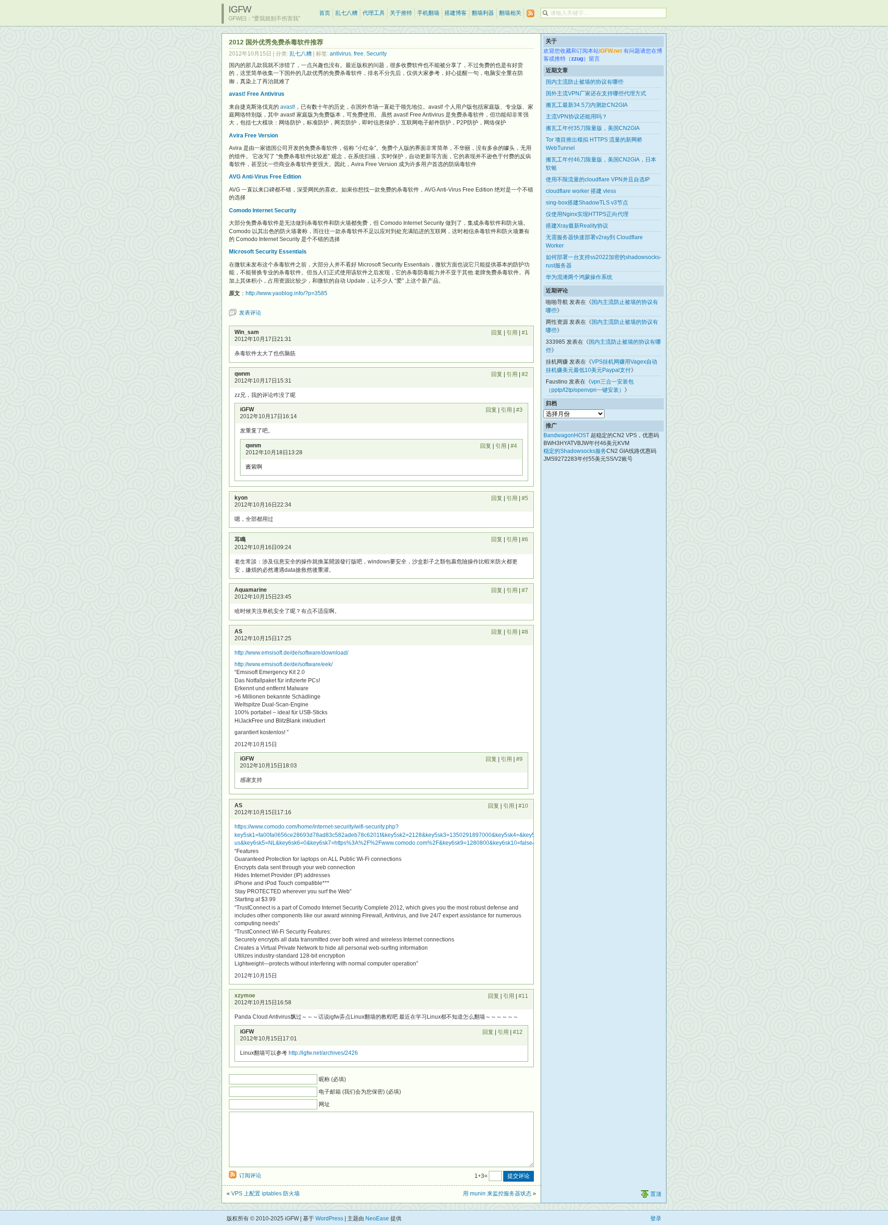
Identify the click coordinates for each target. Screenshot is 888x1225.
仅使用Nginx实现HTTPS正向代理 (587, 214)
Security (376, 53)
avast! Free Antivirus (256, 94)
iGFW (239, 9)
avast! (287, 107)
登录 (655, 1218)
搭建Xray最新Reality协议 (577, 226)
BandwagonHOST (566, 435)
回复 (496, 332)
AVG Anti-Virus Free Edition (265, 176)
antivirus (340, 53)
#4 (514, 446)
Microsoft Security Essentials (268, 251)
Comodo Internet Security (262, 210)
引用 (512, 332)
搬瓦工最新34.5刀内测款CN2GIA (587, 105)
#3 (519, 410)
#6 (525, 539)
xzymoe (244, 995)
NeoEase (377, 1218)
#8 (525, 632)
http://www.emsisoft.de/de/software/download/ (291, 653)
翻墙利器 (483, 13)
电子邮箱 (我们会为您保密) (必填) (360, 1092)
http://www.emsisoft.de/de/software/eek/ (283, 664)
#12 (518, 1032)
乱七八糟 (346, 13)
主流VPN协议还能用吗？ (576, 116)
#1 (525, 332)
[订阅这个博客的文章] (530, 13)
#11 (523, 996)
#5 (525, 498)
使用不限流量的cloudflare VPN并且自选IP (598, 179)
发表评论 (250, 312)
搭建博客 (455, 13)
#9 (519, 759)
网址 (324, 1104)
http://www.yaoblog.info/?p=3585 (286, 293)
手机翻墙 (428, 13)
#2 (525, 374)
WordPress (329, 1218)
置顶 (655, 1194)
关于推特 (401, 13)
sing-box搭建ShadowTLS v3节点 (587, 202)
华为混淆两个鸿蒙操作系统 (579, 277)
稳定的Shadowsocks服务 (574, 451)
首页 (324, 13)
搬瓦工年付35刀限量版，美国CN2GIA (593, 128)
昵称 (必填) (332, 1079)
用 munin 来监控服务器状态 (497, 1193)
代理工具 (374, 13)
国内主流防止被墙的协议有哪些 (584, 82)
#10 (523, 806)
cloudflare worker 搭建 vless (581, 191)
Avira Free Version (253, 135)
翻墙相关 (510, 13)
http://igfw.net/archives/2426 (323, 1053)
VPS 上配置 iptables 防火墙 (265, 1193)
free (359, 53)
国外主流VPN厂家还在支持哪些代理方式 (596, 93)
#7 (525, 590)
